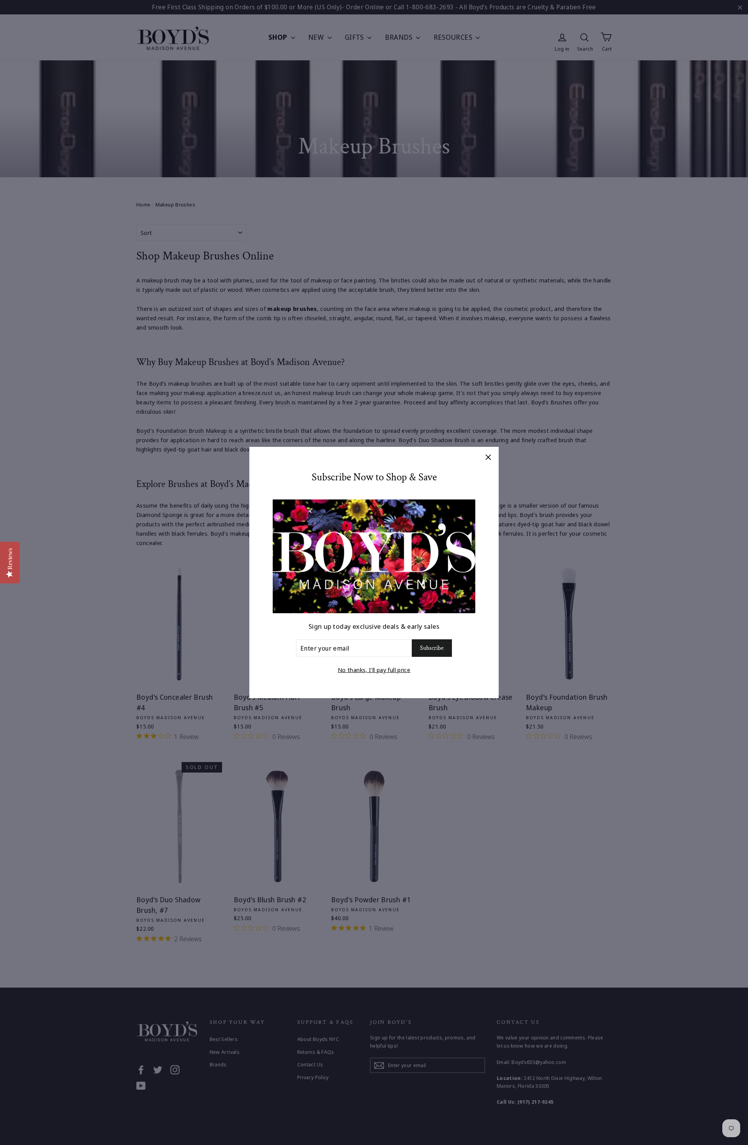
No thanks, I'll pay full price (374, 670)
